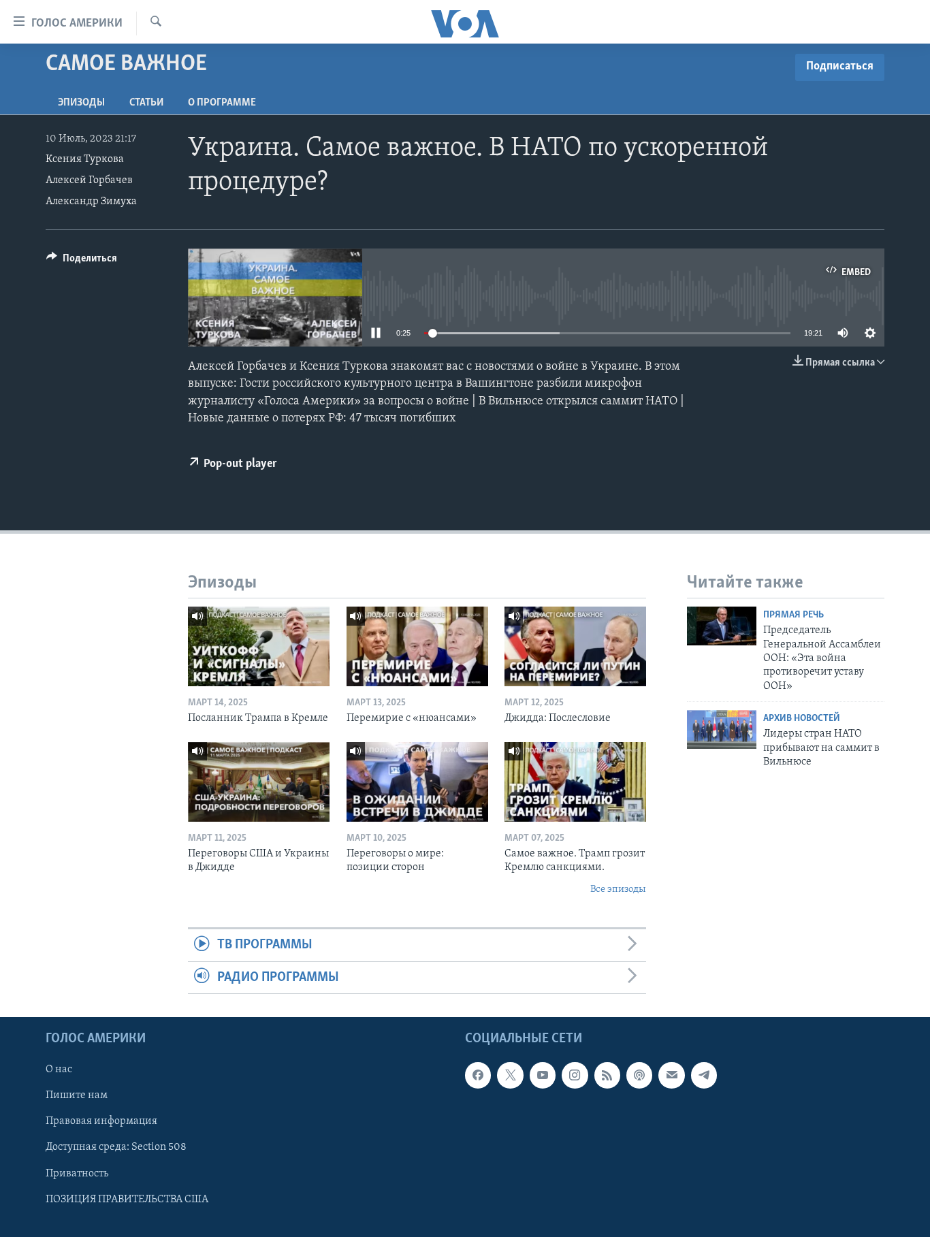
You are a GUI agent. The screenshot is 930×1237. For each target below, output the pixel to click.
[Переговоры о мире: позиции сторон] (417, 782)
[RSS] (607, 1075)
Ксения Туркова (85, 159)
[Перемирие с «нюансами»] (417, 646)
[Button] (81, 261)
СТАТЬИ (146, 102)
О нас (59, 1069)
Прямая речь (793, 615)
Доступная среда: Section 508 (116, 1147)
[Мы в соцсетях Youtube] (543, 1075)
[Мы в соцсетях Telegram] (704, 1075)
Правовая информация (101, 1121)
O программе (222, 102)
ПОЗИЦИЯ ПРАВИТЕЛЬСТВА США (127, 1199)
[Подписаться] (671, 1075)
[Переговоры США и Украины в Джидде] (259, 782)
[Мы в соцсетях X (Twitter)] (510, 1075)
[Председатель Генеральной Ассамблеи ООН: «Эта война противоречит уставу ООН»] (721, 626)
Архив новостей (801, 718)
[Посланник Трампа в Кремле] (259, 646)
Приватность (77, 1173)
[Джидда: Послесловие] (575, 646)
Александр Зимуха (91, 201)
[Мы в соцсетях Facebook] (478, 1075)
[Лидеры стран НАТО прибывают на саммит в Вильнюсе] (721, 729)
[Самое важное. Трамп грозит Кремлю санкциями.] (575, 782)
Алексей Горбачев (89, 180)
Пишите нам (77, 1095)
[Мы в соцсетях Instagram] (575, 1075)
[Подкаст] (639, 1075)
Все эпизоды (618, 889)
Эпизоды (81, 102)
